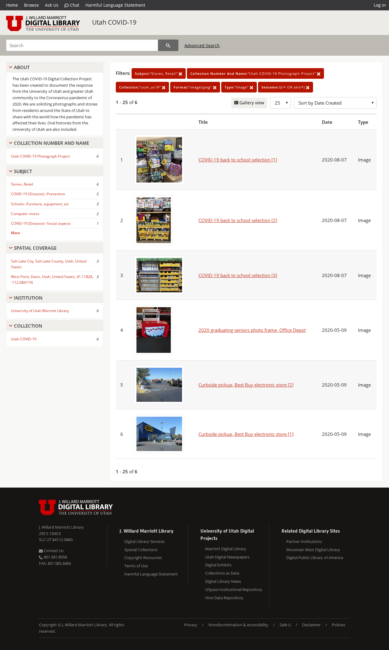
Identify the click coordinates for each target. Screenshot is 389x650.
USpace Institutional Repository (233, 589)
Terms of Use (136, 565)
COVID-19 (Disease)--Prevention (38, 193)
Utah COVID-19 (114, 22)
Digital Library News (223, 581)
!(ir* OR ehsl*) (283, 87)
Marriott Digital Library (225, 548)
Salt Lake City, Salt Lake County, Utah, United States (48, 264)
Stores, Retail (22, 184)
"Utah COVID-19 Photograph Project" (253, 73)
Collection (28, 326)
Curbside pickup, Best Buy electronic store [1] (246, 434)
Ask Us (51, 5)
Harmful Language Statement (115, 5)
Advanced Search (202, 45)
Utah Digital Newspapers (227, 557)
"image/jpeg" (193, 87)
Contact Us (53, 550)
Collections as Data (222, 573)
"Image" (237, 87)
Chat (74, 5)
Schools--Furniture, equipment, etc (40, 204)
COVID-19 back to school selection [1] (237, 160)
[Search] (168, 45)
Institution (28, 298)
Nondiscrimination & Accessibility (238, 624)
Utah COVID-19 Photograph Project (40, 156)
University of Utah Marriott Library (40, 310)
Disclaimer (311, 624)
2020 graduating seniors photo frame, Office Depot (252, 330)
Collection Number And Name (51, 143)
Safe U (285, 624)
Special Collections (140, 549)
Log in (380, 5)
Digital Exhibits (218, 565)
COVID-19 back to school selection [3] (237, 275)
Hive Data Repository (224, 597)
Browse (31, 5)
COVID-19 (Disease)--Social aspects (41, 223)
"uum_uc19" (140, 87)
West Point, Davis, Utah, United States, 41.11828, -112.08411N (52, 279)
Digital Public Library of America (314, 557)
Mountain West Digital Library (313, 549)
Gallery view (251, 103)
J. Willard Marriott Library (61, 527)
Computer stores (25, 213)
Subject (23, 171)
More (15, 232)
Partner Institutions (304, 541)
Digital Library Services (144, 541)
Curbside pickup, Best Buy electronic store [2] (246, 385)
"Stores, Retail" (157, 73)
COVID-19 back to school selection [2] (237, 220)
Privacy (190, 624)
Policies (338, 624)
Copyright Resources (143, 557)
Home (12, 5)
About (21, 67)
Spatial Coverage (35, 248)
